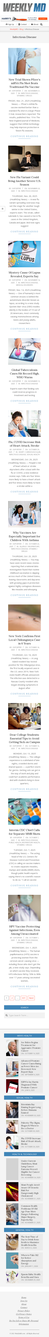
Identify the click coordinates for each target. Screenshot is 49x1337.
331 (24, 997)
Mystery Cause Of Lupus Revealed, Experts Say (24, 274)
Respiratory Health (31, 842)
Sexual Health (33, 454)
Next (31, 997)
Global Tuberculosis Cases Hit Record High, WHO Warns (24, 373)
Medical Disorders (24, 285)
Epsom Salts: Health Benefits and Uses (31, 1275)
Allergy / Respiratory (29, 546)
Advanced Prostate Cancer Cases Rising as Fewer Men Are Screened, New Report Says (31, 1066)
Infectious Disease (29, 93)
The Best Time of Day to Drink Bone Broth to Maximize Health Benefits (30, 1240)
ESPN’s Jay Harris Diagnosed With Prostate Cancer (29, 1085)
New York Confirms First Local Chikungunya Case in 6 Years (24, 639)
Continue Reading (24, 136)
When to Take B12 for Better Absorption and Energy (30, 1259)
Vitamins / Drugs (24, 95)
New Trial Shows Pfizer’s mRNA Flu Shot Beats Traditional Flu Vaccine (24, 83)
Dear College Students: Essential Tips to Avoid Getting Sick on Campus (24, 738)
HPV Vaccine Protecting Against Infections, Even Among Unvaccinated (24, 930)
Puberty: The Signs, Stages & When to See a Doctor (30, 1126)
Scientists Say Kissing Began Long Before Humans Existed (31, 1108)
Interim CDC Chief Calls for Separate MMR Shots (24, 831)
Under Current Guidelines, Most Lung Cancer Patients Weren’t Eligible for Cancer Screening (30, 1168)
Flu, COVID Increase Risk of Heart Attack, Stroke (24, 443)
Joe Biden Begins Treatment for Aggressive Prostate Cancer (31, 1046)
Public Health (15, 842)
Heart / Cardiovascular (29, 452)
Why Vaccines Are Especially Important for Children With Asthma (24, 536)
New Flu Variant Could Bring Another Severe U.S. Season (24, 180)
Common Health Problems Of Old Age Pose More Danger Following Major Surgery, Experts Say (30, 1213)
